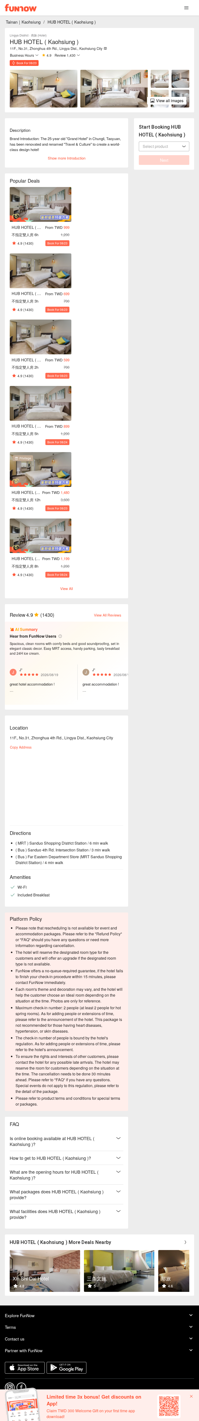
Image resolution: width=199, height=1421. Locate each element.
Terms (10, 1327)
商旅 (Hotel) (39, 35)
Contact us (15, 1339)
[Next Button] (185, 1242)
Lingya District (19, 35)
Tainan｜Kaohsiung (23, 22)
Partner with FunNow (23, 1350)
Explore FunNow (19, 1315)
